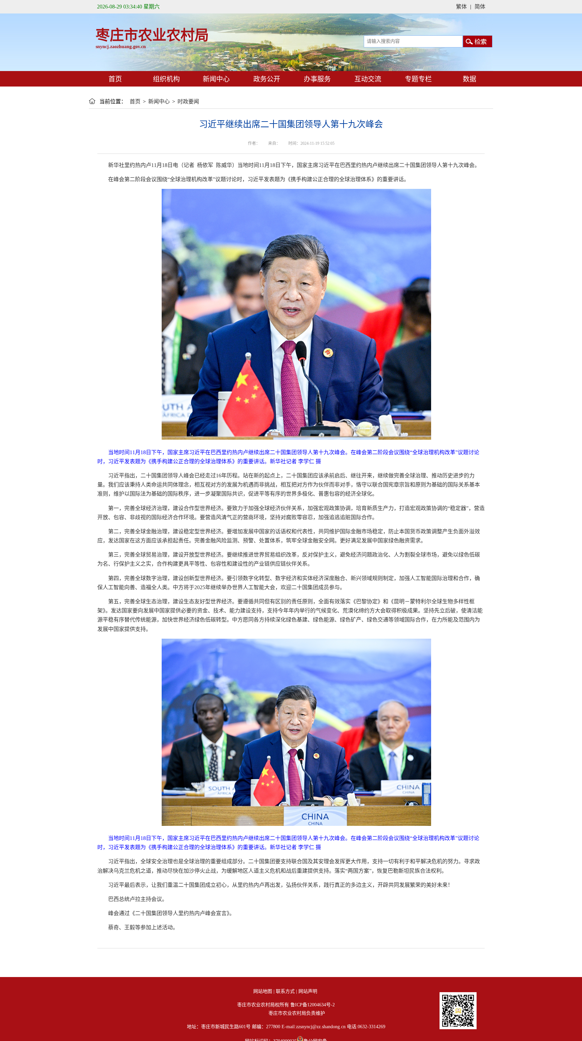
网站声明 (307, 991)
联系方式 (285, 991)
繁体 (461, 6)
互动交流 (367, 79)
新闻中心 (215, 79)
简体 (480, 6)
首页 (114, 79)
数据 (469, 79)
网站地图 (262, 991)
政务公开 (266, 79)
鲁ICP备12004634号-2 (312, 1004)
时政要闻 (188, 101)
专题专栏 (417, 79)
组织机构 (166, 79)
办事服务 (316, 79)
